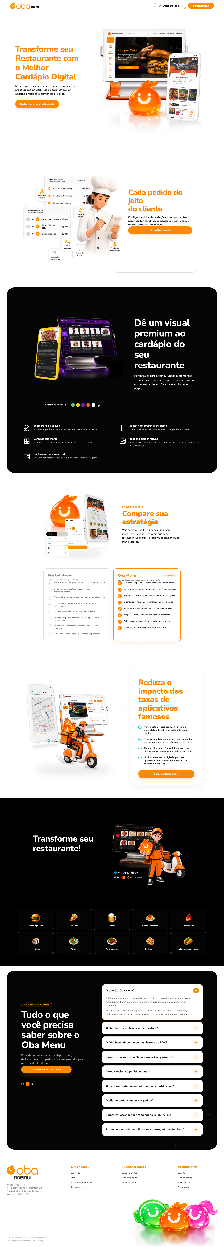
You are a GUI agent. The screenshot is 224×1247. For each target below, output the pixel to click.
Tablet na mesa (129, 1182)
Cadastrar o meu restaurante (37, 104)
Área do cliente (185, 1178)
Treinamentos (184, 1182)
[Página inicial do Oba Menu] (24, 6)
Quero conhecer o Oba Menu (46, 1069)
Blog (73, 1178)
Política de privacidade (81, 1182)
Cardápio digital (129, 1173)
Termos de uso (77, 1187)
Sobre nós (75, 1173)
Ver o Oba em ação (160, 230)
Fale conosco (184, 1187)
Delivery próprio (129, 1178)
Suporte (181, 1173)
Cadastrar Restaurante (166, 773)
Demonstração (201, 5)
